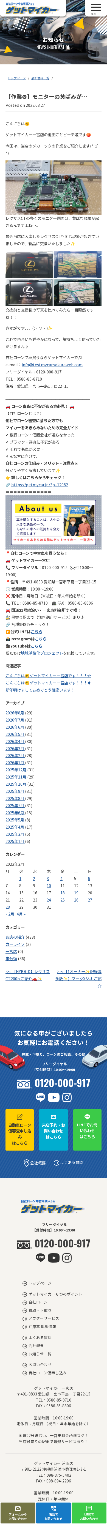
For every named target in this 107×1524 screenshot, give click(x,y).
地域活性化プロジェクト (42, 653)
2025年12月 (16, 769)
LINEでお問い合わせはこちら (87, 1130)
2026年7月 (15, 720)
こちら (36, 631)
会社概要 (37, 1162)
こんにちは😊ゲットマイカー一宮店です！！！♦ (48, 682)
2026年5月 (15, 734)
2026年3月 (15, 748)
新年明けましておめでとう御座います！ (40, 690)
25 (62, 900)
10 (49, 885)
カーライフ (15, 944)
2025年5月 (15, 820)
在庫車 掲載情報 (42, 1326)
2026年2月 (15, 755)
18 (62, 892)
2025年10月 (16, 784)
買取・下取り (40, 1310)
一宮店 (11, 951)
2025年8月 (15, 798)
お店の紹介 (15, 937)
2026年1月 (15, 762)
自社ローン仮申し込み (48, 1372)
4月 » (21, 914)
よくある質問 (71, 1162)
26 (76, 900)
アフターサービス (44, 1318)
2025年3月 (15, 834)
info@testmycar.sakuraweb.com (52, 364)
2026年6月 (15, 727)
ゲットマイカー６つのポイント (55, 1294)
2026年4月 (15, 741)
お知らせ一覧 (40, 1353)
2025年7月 (15, 805)
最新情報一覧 (40, 78)
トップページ (17, 78)
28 (7, 907)
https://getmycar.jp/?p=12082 (39, 484)
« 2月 (9, 914)
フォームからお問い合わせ (18, 1516)
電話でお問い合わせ (53, 1516)
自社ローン (38, 1302)
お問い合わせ (40, 1364)
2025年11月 (16, 777)
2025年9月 (15, 791)
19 (76, 892)
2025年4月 (15, 827)
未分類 (11, 958)
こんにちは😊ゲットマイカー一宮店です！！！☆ (48, 675)
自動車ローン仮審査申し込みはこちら (19, 1134)
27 (90, 900)
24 (49, 900)
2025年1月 (15, 841)
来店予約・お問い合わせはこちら (53, 1131)
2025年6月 (15, 812)
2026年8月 (15, 712)
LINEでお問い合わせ (89, 1516)
